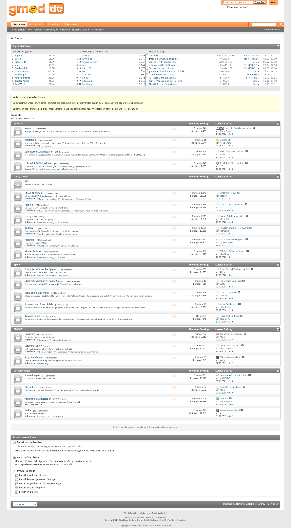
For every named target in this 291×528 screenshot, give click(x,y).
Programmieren (33, 357)
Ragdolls (43, 211)
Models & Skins (33, 251)
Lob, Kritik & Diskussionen (38, 163)
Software (29, 346)
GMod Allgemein (34, 193)
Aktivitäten (54, 24)
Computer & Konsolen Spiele (40, 269)
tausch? (223, 140)
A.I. (84, 65)
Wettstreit (30, 140)
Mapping (29, 240)
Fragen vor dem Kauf (48, 199)
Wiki (27, 181)
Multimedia (61, 352)
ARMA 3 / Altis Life (60, 276)
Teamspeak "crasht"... (230, 346)
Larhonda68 (66, 464)
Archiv (28, 410)
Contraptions (66, 211)
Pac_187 (86, 68)
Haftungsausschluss (246, 504)
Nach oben (272, 504)
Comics (53, 211)
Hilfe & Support (68, 199)
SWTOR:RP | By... (228, 193)
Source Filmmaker (228, 293)
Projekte (59, 417)
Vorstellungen (32, 375)
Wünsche (64, 223)
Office (95, 352)
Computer (43, 340)
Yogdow (19, 55)
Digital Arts (30, 387)
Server (81, 199)
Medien (29, 205)
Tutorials (74, 246)
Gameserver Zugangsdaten (39, 152)
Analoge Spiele (32, 316)
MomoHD (252, 74)
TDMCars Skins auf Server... (163, 78)
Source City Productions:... (162, 62)
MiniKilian (251, 78)
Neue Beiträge (19, 29)
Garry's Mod (36, 24)
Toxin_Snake (250, 55)
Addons (29, 228)
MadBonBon (21, 71)
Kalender (38, 29)
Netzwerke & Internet (61, 340)
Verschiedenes (22, 370)
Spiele (17, 264)
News (28, 128)
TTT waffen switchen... (231, 357)
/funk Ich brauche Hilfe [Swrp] (234, 228)
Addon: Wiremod (47, 234)
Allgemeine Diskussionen (38, 399)
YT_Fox (18, 59)
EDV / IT (18, 329)
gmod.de (18, 123)
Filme (78, 211)
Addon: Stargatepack (67, 234)
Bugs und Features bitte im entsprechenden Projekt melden (51, 169)
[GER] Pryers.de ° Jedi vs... (232, 152)
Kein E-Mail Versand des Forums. (166, 81)
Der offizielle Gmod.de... (231, 334)
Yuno (17, 65)
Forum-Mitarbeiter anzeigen (163, 427)
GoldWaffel (21, 68)
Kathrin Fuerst (22, 78)
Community (49, 29)
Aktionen (64, 29)
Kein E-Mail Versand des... (232, 163)
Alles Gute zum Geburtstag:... (164, 84)
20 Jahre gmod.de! (168, 59)
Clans (89, 199)
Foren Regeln (97, 29)
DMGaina (87, 59)
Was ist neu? (71, 24)
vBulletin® (140, 518)
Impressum (229, 504)
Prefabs (63, 246)
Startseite (19, 24)
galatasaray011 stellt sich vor (164, 65)
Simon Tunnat (142, 526)
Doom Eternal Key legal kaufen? (235, 269)
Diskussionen (45, 146)
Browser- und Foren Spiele (39, 304)
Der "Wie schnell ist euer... (162, 68)
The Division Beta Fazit (231, 281)
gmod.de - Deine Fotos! (231, 387)
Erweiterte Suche (272, 29)
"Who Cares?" (45, 417)
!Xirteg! (86, 55)
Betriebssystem (46, 352)
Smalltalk (153, 55)
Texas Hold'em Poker (230, 316)
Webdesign (44, 364)
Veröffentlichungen (47, 223)
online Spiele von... (229, 304)
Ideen (87, 211)
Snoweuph (20, 74)
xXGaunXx (87, 81)
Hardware (30, 334)
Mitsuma (86, 74)
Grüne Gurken (89, 62)
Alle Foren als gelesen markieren (129, 427)
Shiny (85, 78)
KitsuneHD (20, 62)
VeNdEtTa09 (250, 65)
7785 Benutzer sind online (29, 446)
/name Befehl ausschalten (162, 74)
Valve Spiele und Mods (37, 293)
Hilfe (273, 2)
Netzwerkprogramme (79, 352)
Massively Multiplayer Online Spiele (44, 281)
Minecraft (43, 276)
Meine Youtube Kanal (230, 410)
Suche (62, 258)
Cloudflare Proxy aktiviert (172, 71)
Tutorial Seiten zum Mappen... (230, 240)
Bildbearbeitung (101, 211)
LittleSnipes (88, 84)
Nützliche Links (79, 29)
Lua (26, 216)
